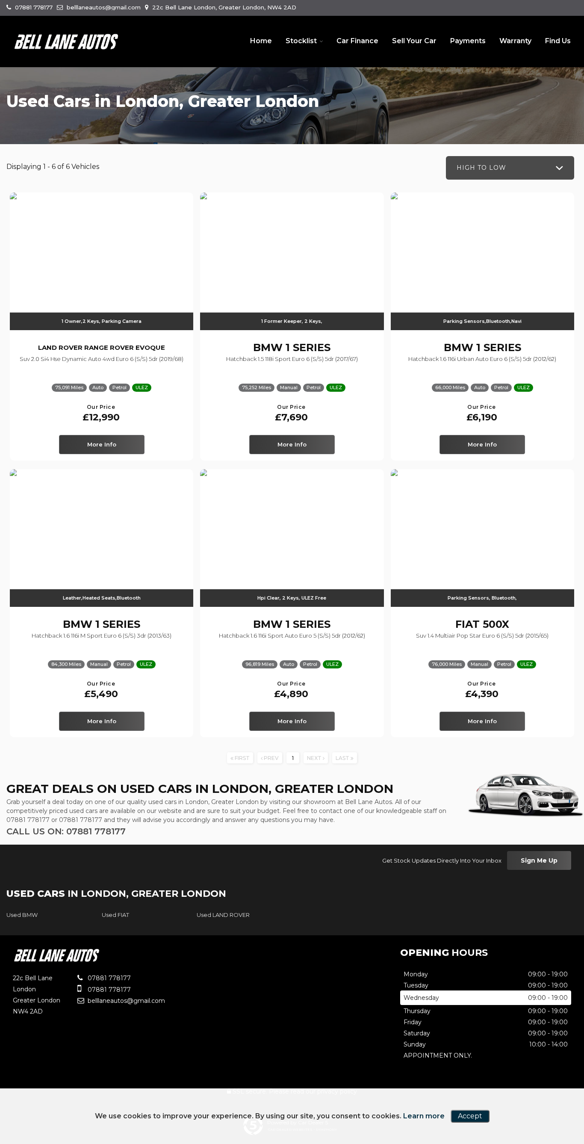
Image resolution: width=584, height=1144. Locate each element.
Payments (468, 41)
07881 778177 (33, 7)
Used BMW (22, 914)
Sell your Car (414, 41)
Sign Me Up (539, 860)
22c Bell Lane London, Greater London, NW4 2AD (223, 7)
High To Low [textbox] (481, 167)
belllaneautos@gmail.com (103, 7)
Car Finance (357, 41)
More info (101, 444)
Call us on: (66, 831)
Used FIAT (115, 914)
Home (261, 41)
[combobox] (510, 168)
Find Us (558, 41)
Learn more (424, 1116)
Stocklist (301, 41)
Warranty (515, 41)
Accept (470, 1116)
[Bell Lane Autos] (66, 42)
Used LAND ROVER (223, 914)
